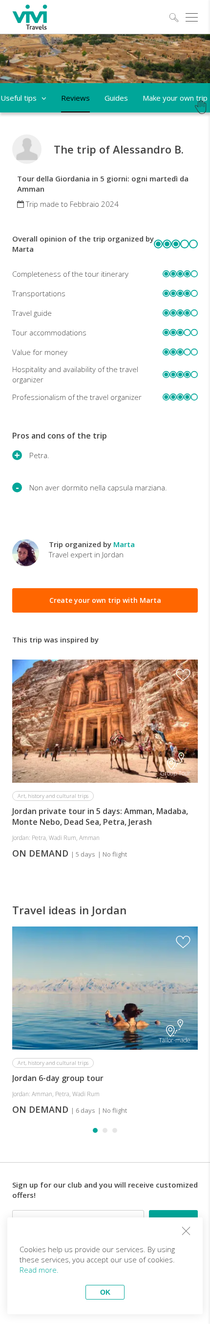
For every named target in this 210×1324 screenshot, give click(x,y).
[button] (95, 1130)
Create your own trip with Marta (105, 600)
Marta (124, 544)
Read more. (39, 1270)
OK (105, 1292)
